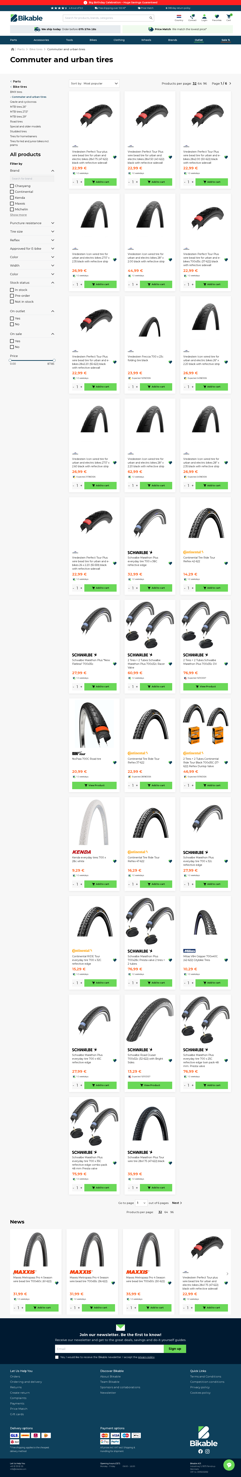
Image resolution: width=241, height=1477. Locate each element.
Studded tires (18, 131)
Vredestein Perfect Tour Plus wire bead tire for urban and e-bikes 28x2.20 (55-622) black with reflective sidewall (90, 362)
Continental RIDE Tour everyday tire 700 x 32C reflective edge (86, 960)
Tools (69, 40)
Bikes (93, 40)
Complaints (18, 1398)
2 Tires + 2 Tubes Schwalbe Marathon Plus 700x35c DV (200, 662)
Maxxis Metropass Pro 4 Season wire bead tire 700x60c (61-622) (32, 1279)
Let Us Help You (21, 1371)
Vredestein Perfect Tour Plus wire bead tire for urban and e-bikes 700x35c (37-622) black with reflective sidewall (201, 259)
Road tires (16, 121)
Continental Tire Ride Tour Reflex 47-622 (143, 859)
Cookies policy (200, 1392)
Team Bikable (109, 1381)
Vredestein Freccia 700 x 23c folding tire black (145, 358)
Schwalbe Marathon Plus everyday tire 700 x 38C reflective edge (143, 561)
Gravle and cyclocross (23, 101)
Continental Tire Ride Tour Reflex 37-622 (143, 760)
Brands (172, 40)
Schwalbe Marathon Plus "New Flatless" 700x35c (91, 662)
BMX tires (16, 92)
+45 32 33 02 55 (16, 1466)
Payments (17, 1403)
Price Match (18, 1408)
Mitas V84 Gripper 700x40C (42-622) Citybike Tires (200, 958)
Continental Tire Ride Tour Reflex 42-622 (199, 559)
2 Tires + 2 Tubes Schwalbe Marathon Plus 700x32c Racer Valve (146, 664)
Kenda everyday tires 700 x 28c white (89, 859)
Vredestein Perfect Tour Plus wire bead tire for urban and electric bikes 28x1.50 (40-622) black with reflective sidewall (146, 157)
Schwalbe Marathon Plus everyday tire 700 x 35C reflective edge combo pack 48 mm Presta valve (89, 1163)
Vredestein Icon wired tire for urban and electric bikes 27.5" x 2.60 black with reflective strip (90, 462)
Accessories (41, 40)
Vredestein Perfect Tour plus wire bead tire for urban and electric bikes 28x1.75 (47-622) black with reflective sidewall (90, 157)
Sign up (175, 1348)
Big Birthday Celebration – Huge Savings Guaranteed (123, 2)
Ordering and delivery (26, 1381)
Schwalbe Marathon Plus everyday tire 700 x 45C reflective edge (87, 1058)
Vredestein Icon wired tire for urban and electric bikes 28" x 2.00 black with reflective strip (146, 257)
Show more (18, 215)
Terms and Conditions (205, 1376)
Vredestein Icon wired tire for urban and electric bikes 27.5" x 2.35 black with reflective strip (90, 257)
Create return (20, 1392)
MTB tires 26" (18, 106)
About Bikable (110, 1376)
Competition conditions (207, 1381)
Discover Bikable (112, 1371)
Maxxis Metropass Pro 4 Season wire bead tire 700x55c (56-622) (89, 1279)
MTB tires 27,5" (19, 111)
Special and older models (25, 126)
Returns (16, 1387)
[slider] (10, 360)
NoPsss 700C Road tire (86, 758)
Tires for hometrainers (23, 136)
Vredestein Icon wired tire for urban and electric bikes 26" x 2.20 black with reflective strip (201, 360)
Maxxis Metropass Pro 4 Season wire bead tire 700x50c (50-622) (145, 1279)
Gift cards (17, 1414)
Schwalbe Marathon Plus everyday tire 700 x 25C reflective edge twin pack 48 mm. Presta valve (201, 1060)
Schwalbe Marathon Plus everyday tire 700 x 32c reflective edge (198, 861)
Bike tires (20, 86)
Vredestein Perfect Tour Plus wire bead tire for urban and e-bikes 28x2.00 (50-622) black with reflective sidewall (201, 157)
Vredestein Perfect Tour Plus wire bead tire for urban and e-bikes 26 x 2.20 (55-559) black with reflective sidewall (90, 563)
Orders (15, 1376)
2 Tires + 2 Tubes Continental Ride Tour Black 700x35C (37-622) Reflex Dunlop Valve (201, 762)
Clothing (119, 40)
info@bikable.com (18, 1469)
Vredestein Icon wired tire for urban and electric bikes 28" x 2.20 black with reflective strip (146, 462)
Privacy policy (200, 1387)
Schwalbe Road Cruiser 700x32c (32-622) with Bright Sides (145, 1058)
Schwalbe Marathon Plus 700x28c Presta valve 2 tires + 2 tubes (146, 960)
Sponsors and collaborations (120, 1387)
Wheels (146, 40)
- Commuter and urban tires (28, 96)
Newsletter (108, 1392)
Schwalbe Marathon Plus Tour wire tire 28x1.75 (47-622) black (146, 1159)
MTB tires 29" (18, 116)
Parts (13, 40)
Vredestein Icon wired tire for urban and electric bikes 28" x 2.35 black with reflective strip (201, 462)
